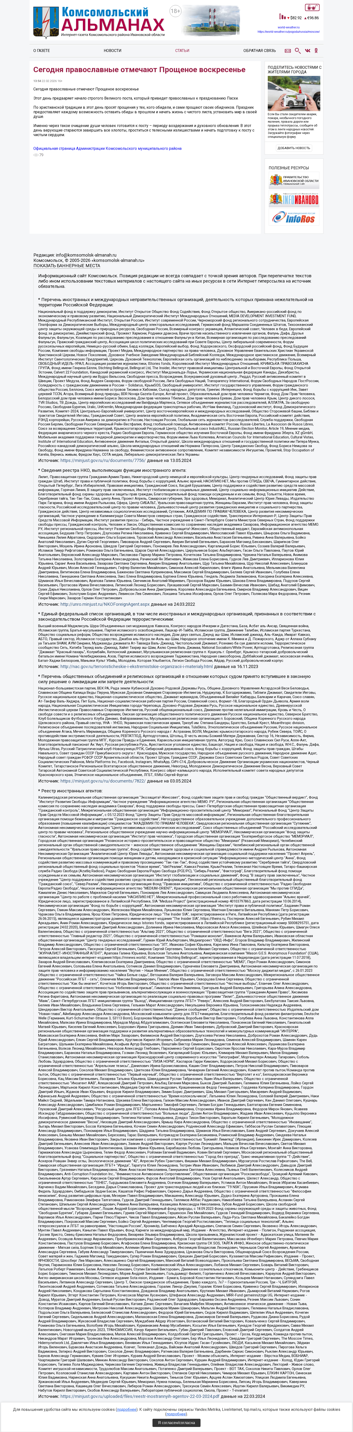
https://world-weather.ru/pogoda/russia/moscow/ (289, 31)
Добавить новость (294, 148)
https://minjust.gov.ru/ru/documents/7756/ (103, 460)
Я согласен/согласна (176, 1423)
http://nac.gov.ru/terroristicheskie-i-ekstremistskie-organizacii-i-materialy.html (137, 666)
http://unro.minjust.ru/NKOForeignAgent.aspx (105, 604)
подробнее (126, 1409)
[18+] (99, 24)
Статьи (182, 50)
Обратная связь (259, 50)
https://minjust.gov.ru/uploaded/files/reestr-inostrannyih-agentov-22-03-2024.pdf (140, 1396)
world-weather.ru (289, 27)
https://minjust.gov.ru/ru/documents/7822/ (103, 781)
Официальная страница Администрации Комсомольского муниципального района (107, 148)
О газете (41, 50)
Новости (113, 50)
